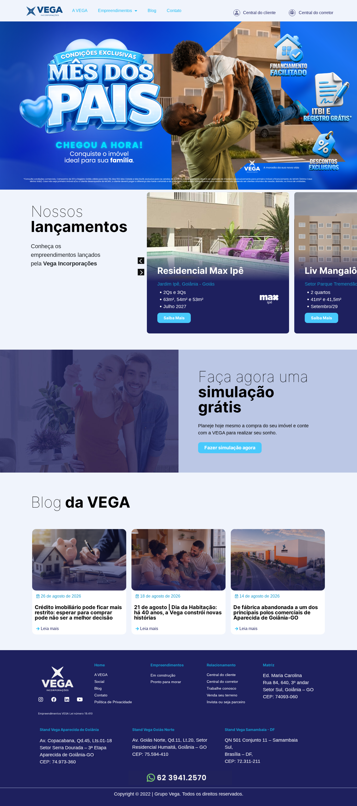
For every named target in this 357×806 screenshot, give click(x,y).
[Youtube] (80, 699)
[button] (141, 260)
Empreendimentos (115, 10)
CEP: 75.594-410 (150, 754)
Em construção (163, 675)
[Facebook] (53, 699)
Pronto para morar (166, 682)
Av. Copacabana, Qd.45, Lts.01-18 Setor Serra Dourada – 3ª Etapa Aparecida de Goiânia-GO (76, 747)
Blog (152, 10)
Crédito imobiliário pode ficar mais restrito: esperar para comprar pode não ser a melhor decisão (78, 612)
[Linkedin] (67, 699)
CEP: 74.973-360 (58, 761)
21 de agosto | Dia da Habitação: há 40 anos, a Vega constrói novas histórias (178, 612)
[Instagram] (40, 699)
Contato (174, 10)
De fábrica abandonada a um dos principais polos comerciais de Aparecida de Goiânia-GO (275, 612)
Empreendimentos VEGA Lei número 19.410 (65, 713)
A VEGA (80, 10)
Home (99, 665)
